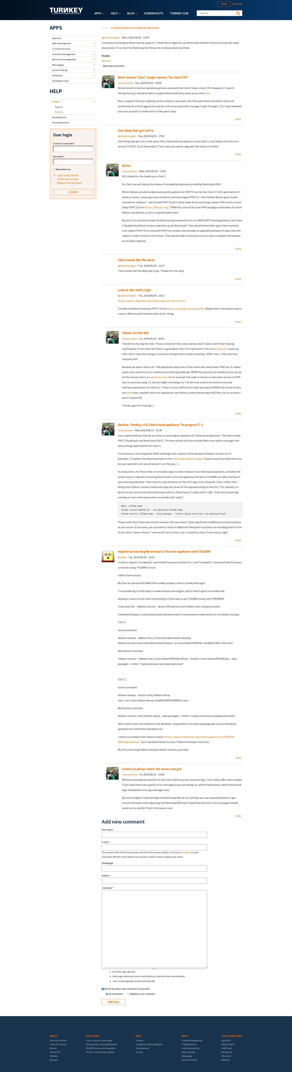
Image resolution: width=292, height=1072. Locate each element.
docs (208, 93)
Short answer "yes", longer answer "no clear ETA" (153, 77)
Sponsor (54, 1059)
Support (59, 106)
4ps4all (122, 557)
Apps (97, 13)
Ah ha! (126, 166)
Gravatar (186, 852)
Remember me (63, 169)
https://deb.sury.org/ (157, 207)
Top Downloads (231, 1036)
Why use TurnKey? (58, 1040)
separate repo (159, 377)
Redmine (225, 1059)
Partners (53, 1055)
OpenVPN (226, 1040)
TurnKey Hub (179, 13)
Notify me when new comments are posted (126, 988)
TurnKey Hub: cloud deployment (101, 1044)
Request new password (69, 182)
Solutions (93, 1036)
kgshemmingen (111, 37)
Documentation (60, 122)
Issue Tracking (188, 1052)
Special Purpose (189, 1059)
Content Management (192, 1040)
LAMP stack (226, 1048)
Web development (61, 43)
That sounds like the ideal (136, 260)
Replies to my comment (142, 993)
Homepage (107, 863)
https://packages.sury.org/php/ (186, 308)
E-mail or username (64, 143)
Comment (108, 887)
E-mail (105, 842)
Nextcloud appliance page (187, 458)
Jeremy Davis (125, 83)
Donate (139, 1052)
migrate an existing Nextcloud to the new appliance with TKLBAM (164, 551)
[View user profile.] (108, 81)
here (128, 392)
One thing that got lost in (136, 131)
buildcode (220, 348)
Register (237, 4)
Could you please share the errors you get (152, 769)
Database (57, 75)
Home (105, 27)
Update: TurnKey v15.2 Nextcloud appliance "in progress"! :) (160, 425)
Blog (130, 13)
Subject (106, 875)
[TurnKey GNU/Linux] (66, 13)
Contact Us (55, 1052)
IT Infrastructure (61, 48)
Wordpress (226, 1052)
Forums (56, 101)
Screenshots (153, 13)
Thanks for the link (135, 333)
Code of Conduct (58, 1044)
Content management (64, 54)
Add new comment (114, 66)
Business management (64, 59)
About (54, 1036)
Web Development (191, 1048)
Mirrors (53, 1048)
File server (226, 1055)
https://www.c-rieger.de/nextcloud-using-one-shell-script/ (152, 300)
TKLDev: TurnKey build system (100, 1052)
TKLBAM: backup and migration (101, 1048)
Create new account (67, 179)
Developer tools (60, 80)
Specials (56, 38)
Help (113, 13)
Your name (107, 829)
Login (224, 4)
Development (59, 117)
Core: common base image (99, 1040)
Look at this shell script (134, 290)
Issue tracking (59, 70)
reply (238, 119)
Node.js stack (227, 1044)
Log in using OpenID (67, 175)
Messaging (58, 64)
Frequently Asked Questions (149, 1044)
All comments (116, 993)
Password (59, 156)
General (106, 60)
